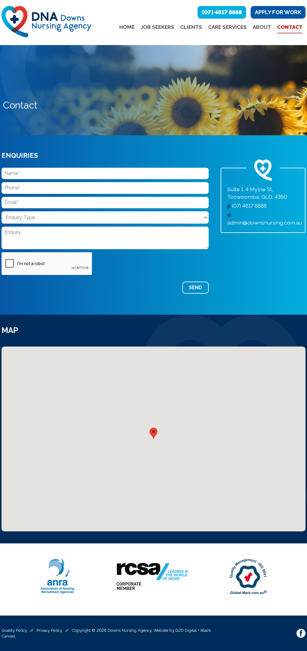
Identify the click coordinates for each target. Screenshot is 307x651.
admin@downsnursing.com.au (264, 222)
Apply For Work (278, 12)
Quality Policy (14, 630)
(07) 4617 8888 (222, 12)
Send (195, 287)
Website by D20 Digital (175, 630)
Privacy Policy (49, 630)
